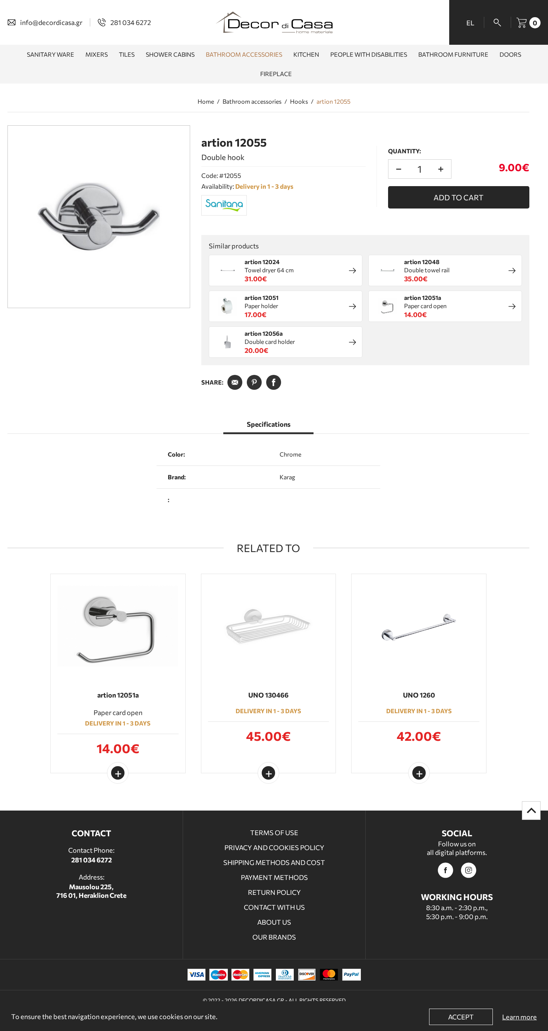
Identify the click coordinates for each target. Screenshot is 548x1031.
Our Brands (274, 937)
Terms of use (274, 832)
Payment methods (274, 877)
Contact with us (274, 907)
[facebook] (445, 870)
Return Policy (274, 892)
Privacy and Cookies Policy (274, 847)
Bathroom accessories (252, 101)
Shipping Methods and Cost (274, 862)
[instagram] (468, 870)
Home (206, 101)
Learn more (519, 1016)
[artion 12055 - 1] (99, 217)
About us (274, 922)
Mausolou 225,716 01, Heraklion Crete (91, 891)
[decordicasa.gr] (274, 22)
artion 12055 (333, 101)
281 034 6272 (91, 860)
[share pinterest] (254, 382)
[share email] (235, 382)
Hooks (299, 101)
